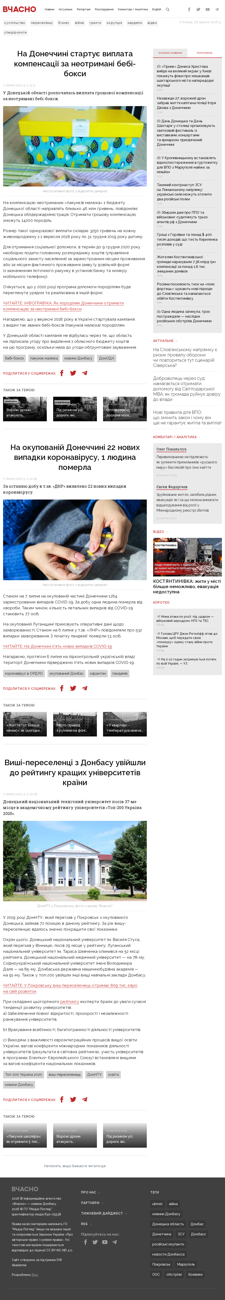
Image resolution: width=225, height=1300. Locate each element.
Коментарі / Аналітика (133, 9)
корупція (114, 23)
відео (152, 23)
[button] (75, 1166)
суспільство (14, 23)
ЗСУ (181, 1234)
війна (79, 23)
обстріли (174, 1274)
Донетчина (161, 1234)
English (156, 9)
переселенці (42, 23)
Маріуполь (186, 1264)
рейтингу (69, 1001)
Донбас (197, 1224)
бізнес (63, 23)
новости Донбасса (168, 1254)
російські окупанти (168, 1244)
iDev (35, 1275)
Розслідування (104, 9)
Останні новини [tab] (170, 53)
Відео (158, 532)
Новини (49, 9)
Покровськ (161, 1264)
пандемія (119, 673)
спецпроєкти (15, 32)
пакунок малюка (44, 358)
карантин (98, 673)
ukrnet (157, 1204)
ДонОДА (106, 358)
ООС (156, 1274)
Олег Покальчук (171, 449)
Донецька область (168, 1224)
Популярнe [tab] (204, 53)
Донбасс (198, 1234)
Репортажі (84, 9)
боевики (195, 1274)
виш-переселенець (65, 1074)
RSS (84, 1224)
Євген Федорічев (171, 486)
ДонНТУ (94, 1074)
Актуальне (66, 9)
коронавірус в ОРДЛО (24, 673)
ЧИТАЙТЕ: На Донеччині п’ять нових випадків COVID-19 (57, 646)
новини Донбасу (78, 358)
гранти (95, 23)
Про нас (88, 1192)
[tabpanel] (187, 195)
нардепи (135, 23)
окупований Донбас (66, 673)
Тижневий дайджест (102, 1213)
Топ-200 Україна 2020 (23, 1074)
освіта (113, 1074)
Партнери (90, 1203)
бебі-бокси (14, 358)
